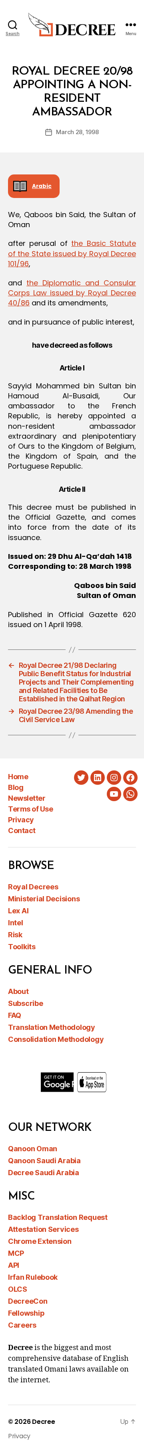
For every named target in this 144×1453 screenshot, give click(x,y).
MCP (16, 1253)
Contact (22, 830)
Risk (15, 934)
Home (18, 776)
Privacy (21, 820)
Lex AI (18, 911)
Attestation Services (43, 1229)
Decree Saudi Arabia (43, 1172)
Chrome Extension (40, 1241)
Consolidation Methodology (56, 1039)
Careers (22, 1325)
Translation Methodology (51, 1027)
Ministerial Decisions (44, 899)
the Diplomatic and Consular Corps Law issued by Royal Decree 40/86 (72, 293)
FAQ (14, 1015)
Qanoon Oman (32, 1148)
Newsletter (26, 798)
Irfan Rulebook (33, 1277)
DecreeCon (28, 1301)
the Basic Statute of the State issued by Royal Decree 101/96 (72, 253)
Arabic (42, 186)
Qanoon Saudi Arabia (44, 1160)
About (18, 991)
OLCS (17, 1289)
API (13, 1265)
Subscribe (25, 1003)
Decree (43, 1421)
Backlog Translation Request (58, 1217)
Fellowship (26, 1313)
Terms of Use (30, 809)
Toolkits (22, 946)
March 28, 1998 (77, 132)
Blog (15, 787)
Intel (15, 923)
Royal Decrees (33, 887)
